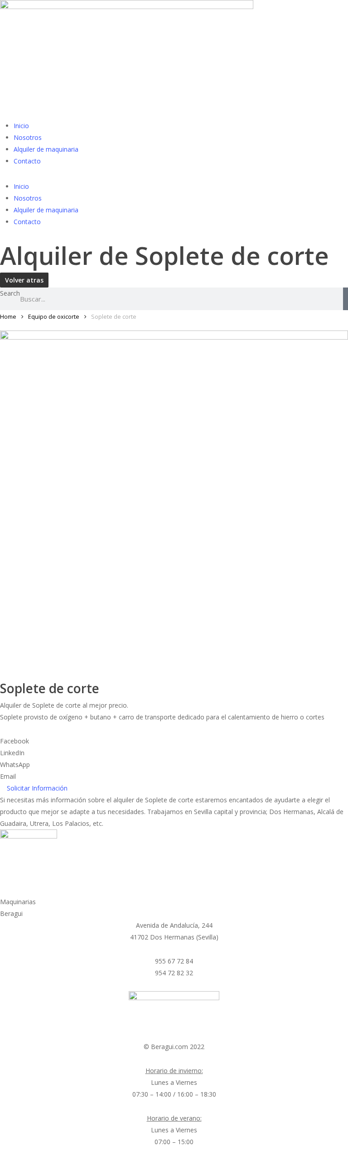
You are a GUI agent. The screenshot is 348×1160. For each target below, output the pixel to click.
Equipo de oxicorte (53, 316)
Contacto (27, 161)
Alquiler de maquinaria (46, 149)
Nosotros (28, 137)
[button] (174, 741)
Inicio (21, 125)
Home (8, 316)
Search (10, 293)
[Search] (345, 299)
